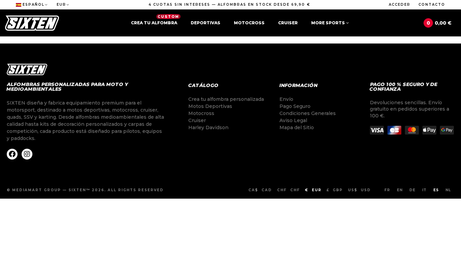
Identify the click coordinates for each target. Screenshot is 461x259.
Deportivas (205, 22)
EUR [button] (61, 4)
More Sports (328, 22)
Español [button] (34, 4)
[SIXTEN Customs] (32, 23)
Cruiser (288, 22)
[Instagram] (27, 154)
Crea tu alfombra (155, 20)
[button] (229, 4)
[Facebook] (12, 154)
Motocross (249, 22)
